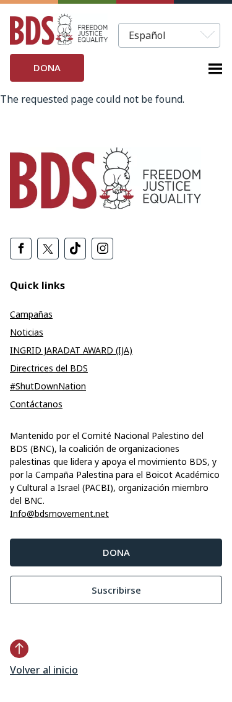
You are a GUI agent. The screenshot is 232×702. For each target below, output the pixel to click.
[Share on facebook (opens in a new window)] (21, 248)
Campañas (31, 314)
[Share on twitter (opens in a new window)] (48, 248)
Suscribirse (116, 590)
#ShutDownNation (48, 386)
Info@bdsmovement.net (59, 513)
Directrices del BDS (49, 368)
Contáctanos (36, 404)
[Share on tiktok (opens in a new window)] (75, 248)
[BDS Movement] (63, 31)
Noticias (26, 332)
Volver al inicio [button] (44, 670)
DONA (47, 67)
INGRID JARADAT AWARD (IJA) (71, 350)
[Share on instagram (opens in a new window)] (102, 248)
